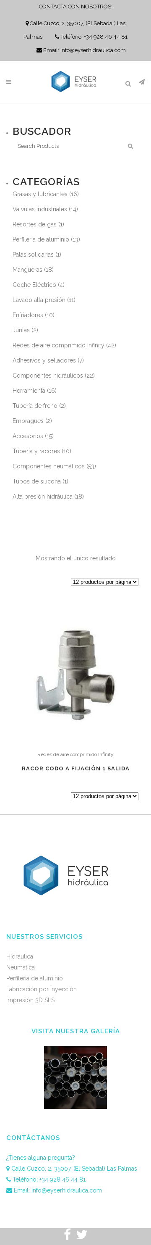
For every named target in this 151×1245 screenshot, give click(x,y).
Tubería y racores (36, 451)
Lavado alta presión (39, 300)
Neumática (20, 967)
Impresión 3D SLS (30, 1000)
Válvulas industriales (40, 209)
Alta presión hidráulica (43, 496)
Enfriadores (28, 315)
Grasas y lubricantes (40, 194)
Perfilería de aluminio (41, 239)
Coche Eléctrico (34, 284)
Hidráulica (19, 956)
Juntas (21, 330)
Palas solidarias (33, 254)
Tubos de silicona (37, 481)
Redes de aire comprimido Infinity (58, 345)
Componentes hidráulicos (48, 375)
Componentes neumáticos (49, 466)
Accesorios (28, 436)
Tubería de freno (35, 405)
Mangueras (27, 269)
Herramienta (29, 390)
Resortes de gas (35, 224)
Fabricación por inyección (41, 989)
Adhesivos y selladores (44, 360)
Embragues (28, 421)
